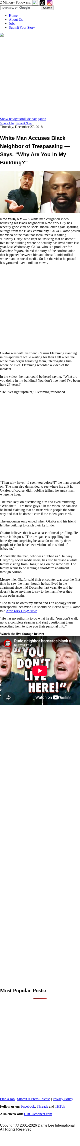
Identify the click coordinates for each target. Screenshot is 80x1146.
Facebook (28, 1106)
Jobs (12, 23)
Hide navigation (35, 119)
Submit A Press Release (33, 1099)
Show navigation (12, 119)
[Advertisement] (40, 77)
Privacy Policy (63, 1099)
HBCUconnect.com (38, 1114)
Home (13, 15)
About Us (16, 19)
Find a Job (7, 1099)
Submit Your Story (22, 27)
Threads (42, 1106)
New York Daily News (21, 611)
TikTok (60, 1106)
